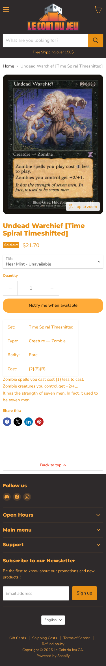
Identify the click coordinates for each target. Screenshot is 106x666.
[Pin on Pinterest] (39, 421)
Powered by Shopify (53, 655)
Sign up (84, 593)
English (50, 620)
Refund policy (53, 644)
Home (8, 66)
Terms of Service (76, 638)
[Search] (95, 40)
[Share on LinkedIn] (28, 421)
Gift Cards (17, 638)
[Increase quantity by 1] (52, 288)
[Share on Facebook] (7, 421)
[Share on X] (18, 421)
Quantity (10, 276)
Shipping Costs (44, 638)
